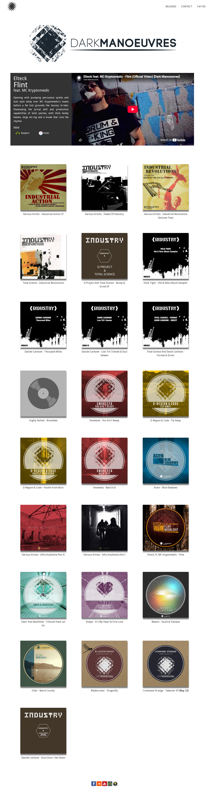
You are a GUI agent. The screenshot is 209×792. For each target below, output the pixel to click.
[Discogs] (115, 783)
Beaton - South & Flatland (166, 621)
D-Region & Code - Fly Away (165, 420)
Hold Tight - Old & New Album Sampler (166, 282)
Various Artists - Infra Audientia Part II (43, 554)
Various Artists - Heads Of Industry (104, 214)
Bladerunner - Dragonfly (104, 690)
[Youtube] (104, 783)
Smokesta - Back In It (104, 487)
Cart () (201, 6)
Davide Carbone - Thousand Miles (43, 351)
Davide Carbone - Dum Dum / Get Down (43, 757)
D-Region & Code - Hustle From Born (43, 487)
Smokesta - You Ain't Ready (104, 420)
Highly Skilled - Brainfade (43, 420)
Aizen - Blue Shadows (165, 487)
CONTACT (186, 6)
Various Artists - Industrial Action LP (43, 214)
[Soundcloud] (99, 783)
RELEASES (171, 6)
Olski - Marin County (43, 690)
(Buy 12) (183, 690)
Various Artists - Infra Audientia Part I (104, 554)
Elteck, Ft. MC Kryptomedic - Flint (165, 554)
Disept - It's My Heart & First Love (104, 621)
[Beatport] (110, 783)
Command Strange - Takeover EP (161, 690)
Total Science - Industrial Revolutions (43, 282)
